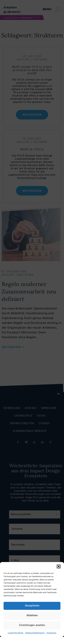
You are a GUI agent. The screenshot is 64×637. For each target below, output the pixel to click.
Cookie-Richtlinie (15, 633)
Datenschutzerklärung (35, 633)
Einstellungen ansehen (32, 625)
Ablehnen (32, 615)
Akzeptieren (32, 606)
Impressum (51, 633)
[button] (58, 566)
